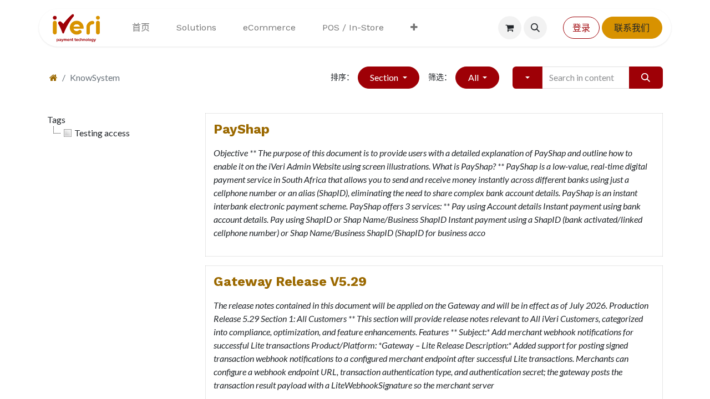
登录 (581, 27)
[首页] (53, 77)
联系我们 (632, 27)
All (474, 77)
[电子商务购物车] (509, 27)
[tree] (118, 133)
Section (385, 77)
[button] (535, 27)
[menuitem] (141, 28)
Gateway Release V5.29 (290, 281)
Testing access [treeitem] (102, 132)
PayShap (242, 129)
